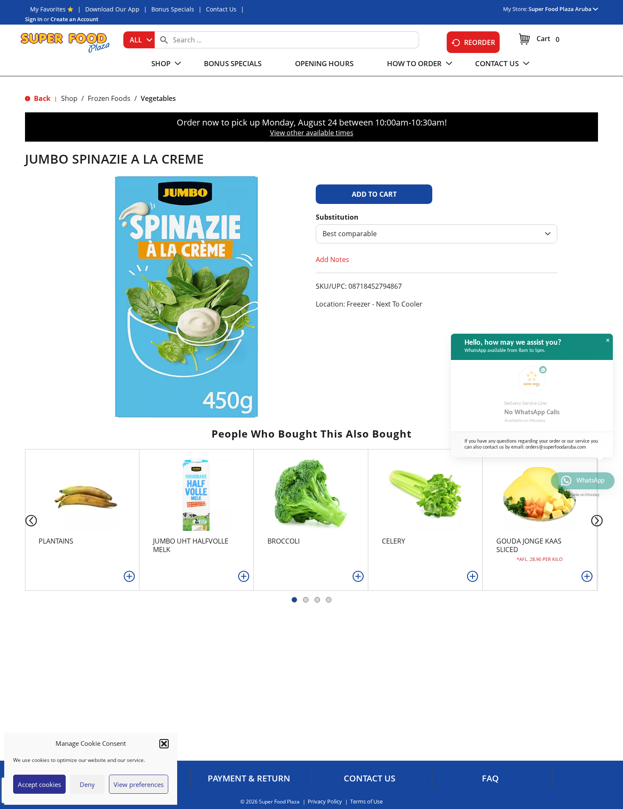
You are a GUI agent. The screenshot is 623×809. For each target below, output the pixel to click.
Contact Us (221, 9)
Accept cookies (39, 784)
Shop (69, 98)
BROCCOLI (283, 541)
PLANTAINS (56, 541)
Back (41, 98)
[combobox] (139, 39)
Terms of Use (366, 801)
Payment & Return (249, 778)
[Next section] (598, 520)
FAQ (490, 778)
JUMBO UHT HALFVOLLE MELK (190, 545)
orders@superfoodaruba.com (556, 447)
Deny (87, 784)
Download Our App (112, 9)
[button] (164, 743)
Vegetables (158, 98)
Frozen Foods (109, 98)
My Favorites (48, 9)
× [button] (608, 340)
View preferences (139, 784)
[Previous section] (24, 520)
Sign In (33, 19)
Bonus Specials (172, 9)
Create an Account (74, 19)
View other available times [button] (311, 132)
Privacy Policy (325, 801)
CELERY (393, 541)
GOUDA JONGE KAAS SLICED (529, 545)
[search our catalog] (164, 39)
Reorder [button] (479, 42)
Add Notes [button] (332, 259)
